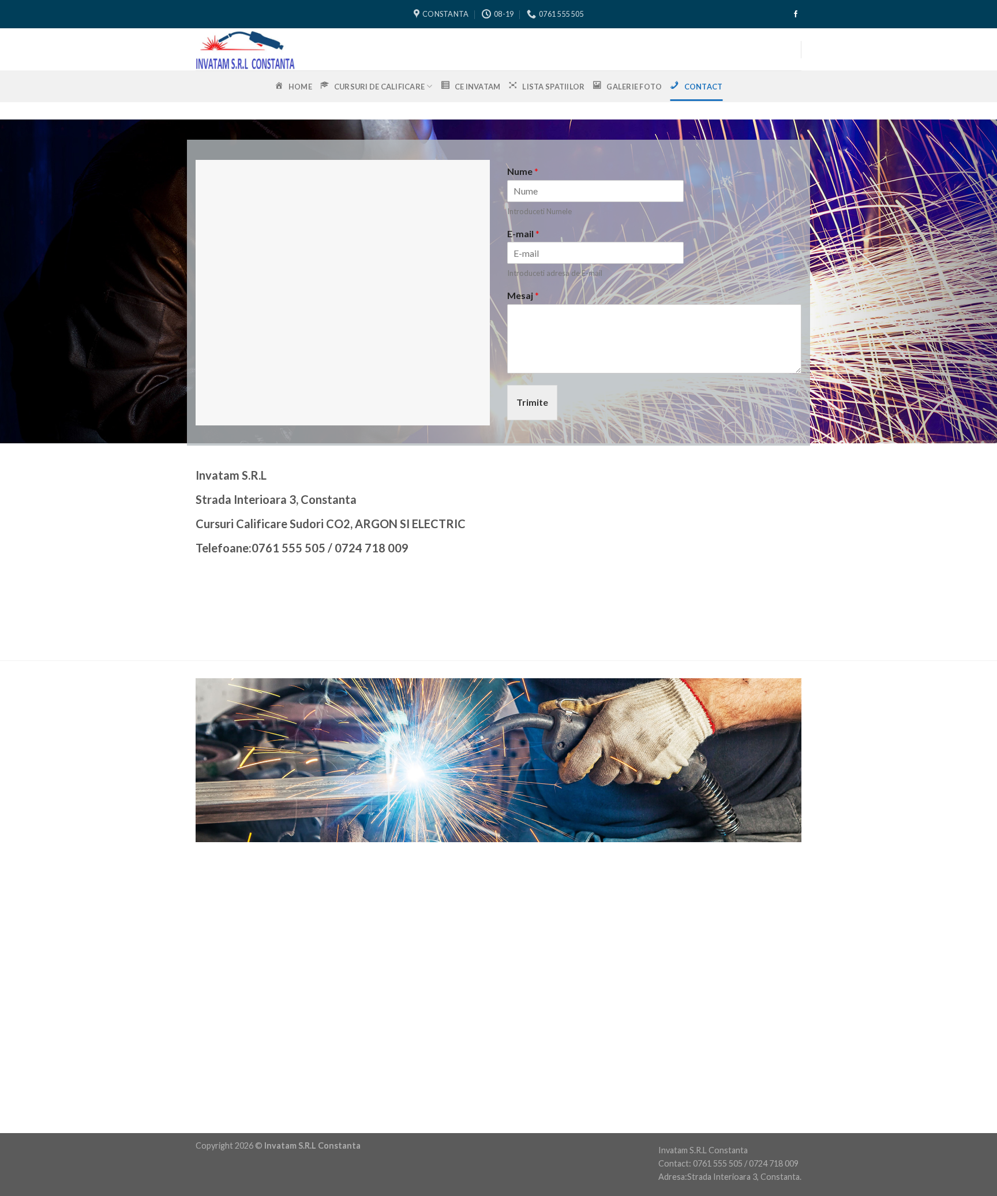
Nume (522, 171)
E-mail (523, 233)
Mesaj (523, 295)
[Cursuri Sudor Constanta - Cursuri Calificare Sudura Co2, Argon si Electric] (370, 49)
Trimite (532, 402)
